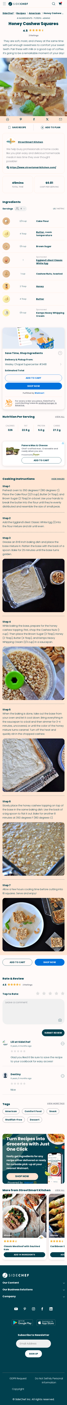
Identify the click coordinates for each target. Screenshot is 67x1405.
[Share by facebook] (33, 119)
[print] (7, 120)
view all (60, 1190)
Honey (40, 286)
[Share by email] (60, 119)
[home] (18, 4)
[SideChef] (15, 1277)
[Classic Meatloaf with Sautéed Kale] (24, 1227)
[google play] (22, 1322)
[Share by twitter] (47, 119)
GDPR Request (18, 1378)
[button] (4, 4)
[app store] (46, 1322)
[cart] (60, 4)
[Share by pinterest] (20, 119)
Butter (40, 232)
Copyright (18, 1389)
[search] (54, 4)
